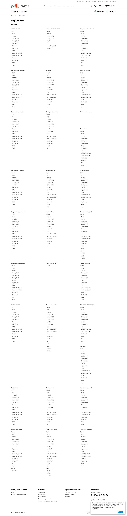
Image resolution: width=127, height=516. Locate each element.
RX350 (83, 258)
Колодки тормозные (52, 112)
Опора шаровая (85, 129)
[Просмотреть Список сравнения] (91, 6)
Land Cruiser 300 (17, 55)
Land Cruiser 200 (17, 53)
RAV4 (13, 63)
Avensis (14, 36)
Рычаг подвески (85, 263)
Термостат (14, 388)
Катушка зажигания (17, 112)
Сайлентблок (15, 304)
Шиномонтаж (71, 6)
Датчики (48, 70)
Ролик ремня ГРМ (51, 263)
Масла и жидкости (86, 112)
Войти (13, 492)
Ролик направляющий (18, 263)
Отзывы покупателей (44, 499)
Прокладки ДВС (85, 170)
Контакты (113, 1)
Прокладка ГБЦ (50, 170)
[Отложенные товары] (95, 6)
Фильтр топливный (86, 429)
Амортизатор (15, 28)
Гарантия (67, 496)
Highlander (15, 48)
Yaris (13, 65)
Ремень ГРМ (49, 212)
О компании (41, 492)
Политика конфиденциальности (47, 501)
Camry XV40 (15, 38)
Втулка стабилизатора (18, 70)
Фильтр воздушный (86, 388)
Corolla (14, 46)
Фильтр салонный (51, 429)
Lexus (82, 251)
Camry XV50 (15, 41)
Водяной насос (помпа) (87, 28)
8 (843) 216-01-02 (99, 495)
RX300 (83, 255)
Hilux (13, 50)
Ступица (82, 346)
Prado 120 (15, 58)
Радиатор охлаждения (18, 212)
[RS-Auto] (20, 6)
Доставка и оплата (91, 1)
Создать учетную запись (18, 494)
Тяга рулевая (50, 388)
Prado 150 (15, 60)
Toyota (13, 31)
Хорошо (120, 512)
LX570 (83, 253)
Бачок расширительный (53, 28)
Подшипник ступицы (17, 170)
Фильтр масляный (16, 429)
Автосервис (80, 1)
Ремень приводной (86, 212)
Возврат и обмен (103, 1)
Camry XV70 (15, 43)
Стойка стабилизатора (87, 304)
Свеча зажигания (51, 304)
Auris (13, 33)
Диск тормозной (85, 70)
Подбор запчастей (49, 6)
